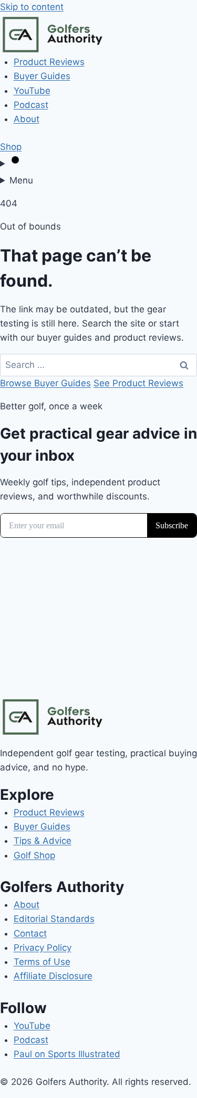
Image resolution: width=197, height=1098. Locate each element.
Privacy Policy (42, 947)
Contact (30, 933)
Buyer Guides (42, 76)
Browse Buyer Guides (45, 383)
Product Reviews (49, 62)
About (26, 119)
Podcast (31, 105)
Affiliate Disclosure (53, 976)
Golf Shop (34, 855)
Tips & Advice (42, 840)
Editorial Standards (54, 919)
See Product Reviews (138, 383)
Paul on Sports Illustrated (67, 1054)
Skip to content (32, 7)
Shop (11, 147)
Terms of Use (42, 961)
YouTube (32, 90)
